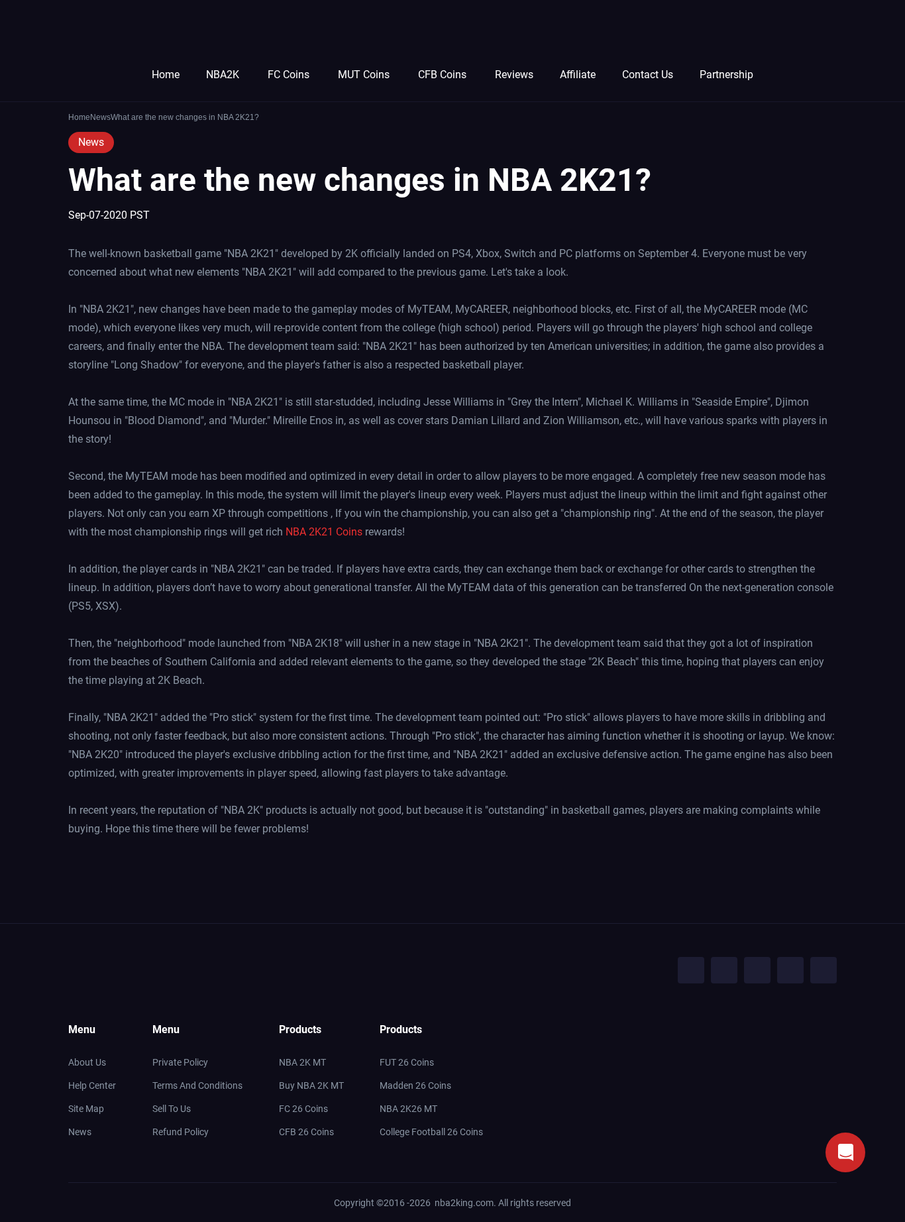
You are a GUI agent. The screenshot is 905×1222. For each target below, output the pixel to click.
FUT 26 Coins (407, 1062)
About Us (87, 1062)
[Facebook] (691, 970)
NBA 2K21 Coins (324, 532)
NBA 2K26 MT (408, 1108)
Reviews (514, 74)
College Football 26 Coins (431, 1132)
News (91, 142)
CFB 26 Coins (306, 1132)
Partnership (726, 74)
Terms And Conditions (197, 1085)
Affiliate (578, 74)
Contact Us (647, 74)
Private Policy (180, 1062)
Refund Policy (180, 1132)
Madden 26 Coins (415, 1085)
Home (166, 74)
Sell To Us (171, 1108)
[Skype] (790, 970)
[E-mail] (823, 970)
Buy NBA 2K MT (311, 1085)
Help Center (92, 1085)
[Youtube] (757, 970)
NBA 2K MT (302, 1062)
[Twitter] (724, 970)
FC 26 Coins (303, 1108)
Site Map (86, 1108)
